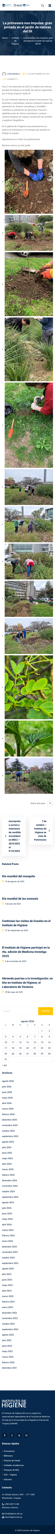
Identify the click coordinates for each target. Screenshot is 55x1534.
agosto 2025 (8, 1141)
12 (20, 1042)
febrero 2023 (8, 1301)
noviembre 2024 (10, 1186)
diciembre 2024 (9, 1180)
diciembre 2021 (9, 1368)
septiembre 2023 (10, 1263)
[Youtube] (19, 1435)
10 (6, 1042)
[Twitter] (12, 1435)
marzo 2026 (7, 1108)
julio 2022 (6, 1340)
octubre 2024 (8, 1191)
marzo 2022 (7, 1357)
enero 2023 (7, 1307)
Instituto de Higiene (15, 40)
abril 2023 (7, 1290)
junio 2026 (7, 1092)
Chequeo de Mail (11, 1469)
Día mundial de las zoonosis (20, 899)
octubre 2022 (8, 1323)
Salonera (8, 1479)
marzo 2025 (7, 1169)
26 (20, 1053)
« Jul (4, 1065)
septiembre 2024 (10, 1197)
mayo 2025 (7, 1158)
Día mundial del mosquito (18, 876)
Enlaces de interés (12, 1460)
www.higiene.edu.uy (13, 1517)
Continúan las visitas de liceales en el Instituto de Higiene (26, 923)
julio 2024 (6, 1208)
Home (5, 38)
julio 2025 (6, 1147)
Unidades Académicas (14, 1465)
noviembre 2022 (10, 1318)
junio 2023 (7, 1279)
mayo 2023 (7, 1285)
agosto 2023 (8, 1268)
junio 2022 (7, 1346)
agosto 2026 (8, 1081)
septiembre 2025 (10, 1136)
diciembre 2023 (9, 1246)
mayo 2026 (7, 1097)
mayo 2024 (7, 1219)
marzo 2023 (7, 1296)
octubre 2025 (8, 1131)
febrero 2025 (8, 1175)
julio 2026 (6, 1086)
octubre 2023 (8, 1257)
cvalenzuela (13, 74)
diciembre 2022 (9, 1312)
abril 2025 (7, 1164)
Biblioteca (8, 1455)
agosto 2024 (8, 1202)
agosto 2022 (8, 1334)
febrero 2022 (8, 1362)
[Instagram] (26, 1435)
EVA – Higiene (10, 1474)
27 (27, 1053)
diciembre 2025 (9, 1119)
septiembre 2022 (10, 1329)
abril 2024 (7, 1224)
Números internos (10, 1507)
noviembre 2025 (10, 1125)
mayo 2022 (7, 1351)
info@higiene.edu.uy (13, 1513)
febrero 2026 (8, 1114)
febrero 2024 (8, 1235)
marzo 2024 (7, 1230)
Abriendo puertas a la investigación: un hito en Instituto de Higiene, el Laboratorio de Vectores (27, 982)
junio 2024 (7, 1213)
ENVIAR (46, 1011)
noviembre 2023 (10, 1252)
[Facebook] (4, 1435)
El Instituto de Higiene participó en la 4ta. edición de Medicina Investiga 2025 (26, 952)
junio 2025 (7, 1152)
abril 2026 (7, 1103)
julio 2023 (6, 1274)
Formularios (9, 1451)
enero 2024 (7, 1241)
